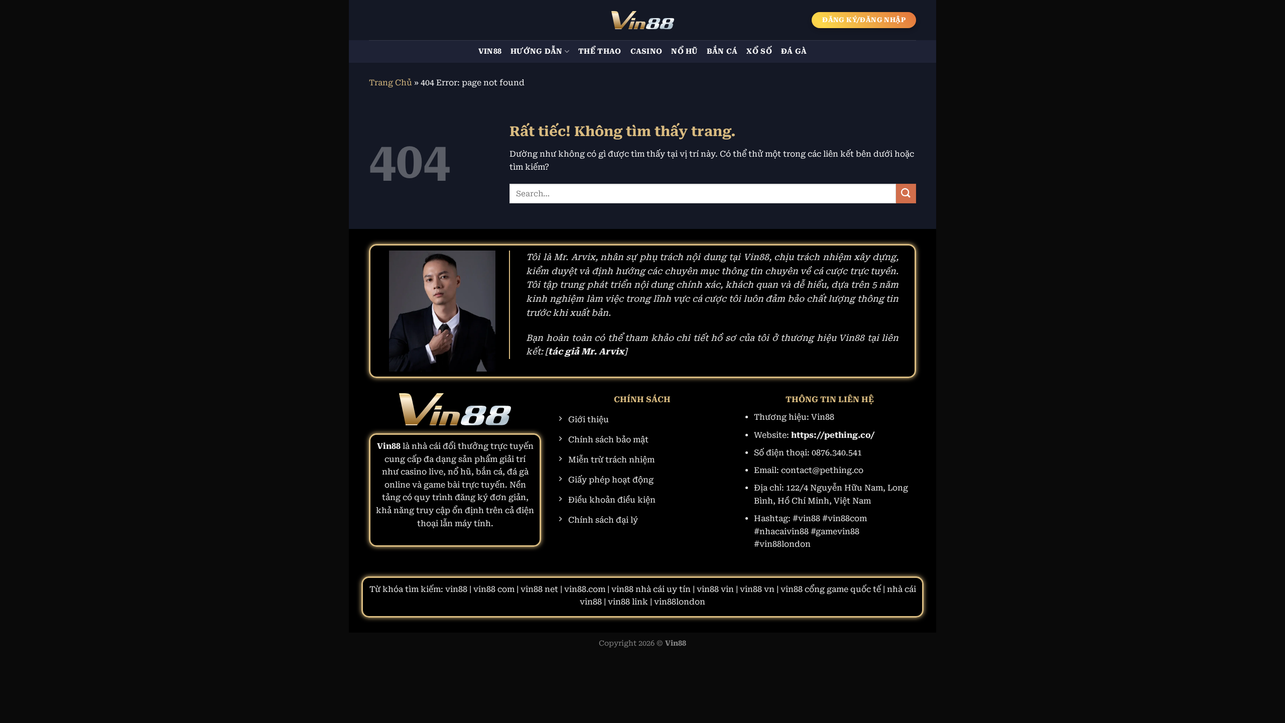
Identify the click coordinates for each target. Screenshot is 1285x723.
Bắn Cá (722, 51)
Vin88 (489, 51)
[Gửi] (906, 193)
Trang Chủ (390, 82)
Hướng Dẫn (536, 51)
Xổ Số (759, 51)
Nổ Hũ (684, 51)
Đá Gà (794, 51)
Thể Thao (599, 51)
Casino (646, 51)
